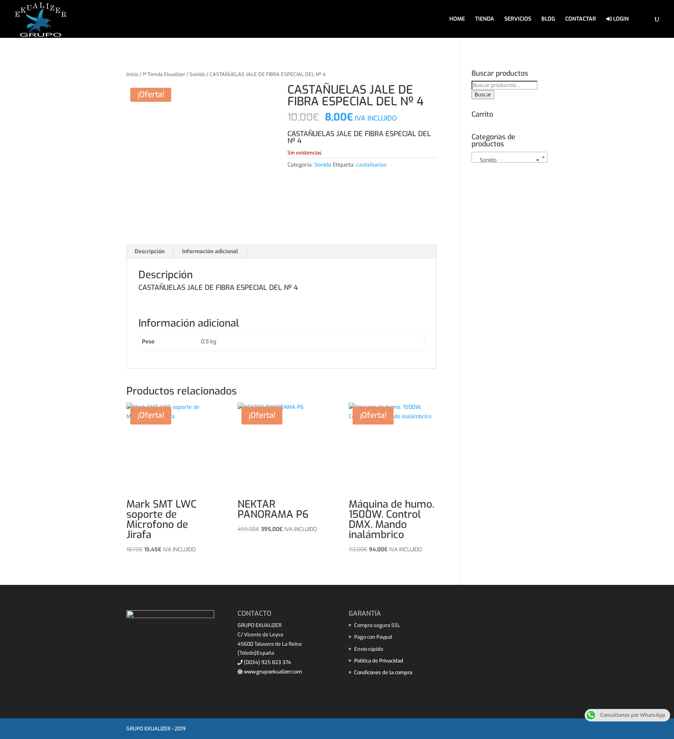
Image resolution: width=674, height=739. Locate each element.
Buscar (483, 94)
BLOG (548, 19)
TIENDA (484, 19)
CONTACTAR (580, 19)
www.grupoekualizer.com (272, 671)
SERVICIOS (517, 19)
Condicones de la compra (383, 672)
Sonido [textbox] (507, 160)
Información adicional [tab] (210, 251)
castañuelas (371, 165)
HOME (457, 19)
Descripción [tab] (150, 251)
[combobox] (510, 157)
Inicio (132, 74)
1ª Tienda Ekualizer (163, 74)
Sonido (197, 74)
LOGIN (620, 19)
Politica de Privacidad (378, 660)
